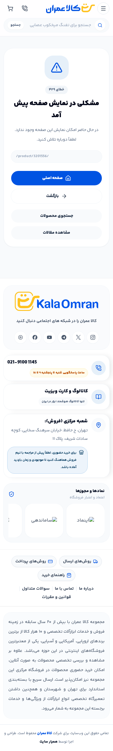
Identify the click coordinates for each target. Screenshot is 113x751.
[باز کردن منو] (103, 8)
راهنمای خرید (53, 575)
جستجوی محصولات (56, 216)
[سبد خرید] (10, 8)
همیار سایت (48, 742)
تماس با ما (64, 589)
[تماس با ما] (24, 8)
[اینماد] (85, 520)
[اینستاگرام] (93, 337)
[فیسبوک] (35, 337)
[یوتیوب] (49, 337)
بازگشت (52, 196)
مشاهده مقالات (56, 233)
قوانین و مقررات (56, 597)
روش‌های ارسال (77, 561)
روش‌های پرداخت (30, 561)
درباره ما (86, 589)
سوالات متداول (36, 589)
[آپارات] (20, 337)
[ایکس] (78, 337)
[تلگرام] (64, 337)
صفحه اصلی (52, 178)
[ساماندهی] (44, 520)
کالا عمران (44, 733)
